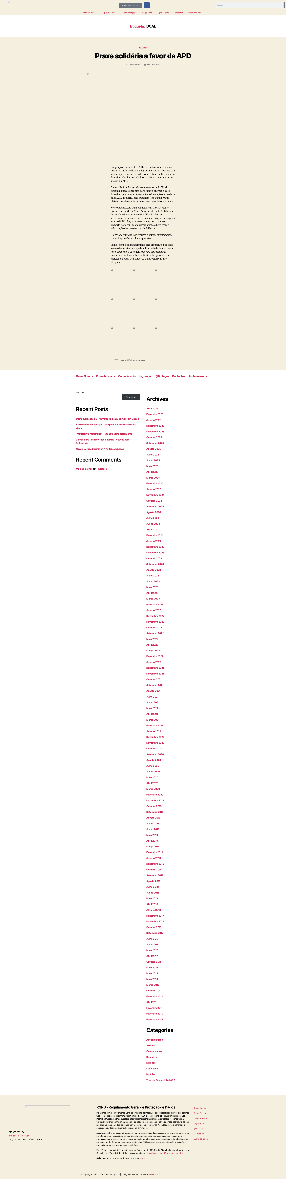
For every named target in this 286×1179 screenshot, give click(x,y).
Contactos (178, 13)
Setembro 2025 (155, 443)
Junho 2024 (153, 523)
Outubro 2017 (153, 927)
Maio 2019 (152, 835)
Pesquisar (80, 392)
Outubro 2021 (154, 679)
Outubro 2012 (154, 990)
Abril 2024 (152, 529)
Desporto (151, 1057)
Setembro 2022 (155, 633)
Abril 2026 (152, 408)
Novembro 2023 (155, 552)
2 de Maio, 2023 (153, 65)
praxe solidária (139, 360)
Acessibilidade (154, 1039)
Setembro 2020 (155, 754)
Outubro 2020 (154, 748)
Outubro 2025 (154, 437)
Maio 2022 (152, 639)
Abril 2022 (152, 644)
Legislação (147, 13)
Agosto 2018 (153, 881)
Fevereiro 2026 (154, 414)
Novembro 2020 (155, 742)
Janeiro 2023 (153, 610)
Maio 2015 (152, 973)
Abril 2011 (151, 1002)
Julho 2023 (152, 575)
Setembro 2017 (154, 933)
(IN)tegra (102, 468)
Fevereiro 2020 (154, 794)
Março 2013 (152, 984)
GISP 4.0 (156, 1174)
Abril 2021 (152, 714)
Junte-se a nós (194, 13)
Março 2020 (153, 789)
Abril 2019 (152, 840)
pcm (118, 1174)
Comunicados (154, 1051)
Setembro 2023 (155, 564)
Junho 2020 (153, 771)
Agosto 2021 (153, 690)
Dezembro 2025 (155, 425)
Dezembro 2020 (155, 737)
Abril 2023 (152, 593)
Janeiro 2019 (153, 858)
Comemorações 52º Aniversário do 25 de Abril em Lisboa (107, 418)
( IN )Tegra (164, 13)
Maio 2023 (152, 587)
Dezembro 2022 (155, 616)
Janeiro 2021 (153, 731)
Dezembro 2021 (155, 667)
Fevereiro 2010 (154, 1013)
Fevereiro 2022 (154, 656)
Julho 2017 (152, 938)
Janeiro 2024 (153, 541)
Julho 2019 (152, 823)
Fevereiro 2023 (154, 604)
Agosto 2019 (153, 817)
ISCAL (129, 360)
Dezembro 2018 (155, 863)
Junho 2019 (152, 829)
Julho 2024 (152, 518)
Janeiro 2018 (153, 910)
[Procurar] (284, 5)
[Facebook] (147, 5)
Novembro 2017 (155, 921)
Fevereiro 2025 (154, 483)
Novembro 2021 (155, 673)
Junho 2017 (152, 944)
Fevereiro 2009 (154, 1019)
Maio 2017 (152, 950)
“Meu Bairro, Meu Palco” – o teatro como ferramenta (104, 433)
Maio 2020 (152, 777)
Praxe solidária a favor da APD (143, 55)
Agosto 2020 (153, 760)
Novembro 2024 (155, 495)
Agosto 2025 (153, 448)
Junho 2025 (153, 460)
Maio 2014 (152, 979)
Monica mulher (84, 468)
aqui (143, 1158)
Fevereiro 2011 (154, 1008)
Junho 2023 (153, 581)
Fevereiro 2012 (154, 996)
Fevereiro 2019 (154, 852)
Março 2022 (153, 650)
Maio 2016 (152, 967)
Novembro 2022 (155, 621)
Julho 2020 (152, 765)
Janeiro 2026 (153, 420)
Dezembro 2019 (155, 800)
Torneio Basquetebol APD (160, 1080)
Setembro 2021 (154, 685)
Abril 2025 (152, 471)
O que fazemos (109, 13)
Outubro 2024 (154, 500)
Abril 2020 (152, 783)
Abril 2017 (152, 956)
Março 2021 (152, 719)
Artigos (150, 1045)
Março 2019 (152, 846)
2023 (116, 360)
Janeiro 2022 (153, 662)
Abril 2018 (152, 904)
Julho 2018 (152, 886)
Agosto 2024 (153, 512)
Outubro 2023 (154, 558)
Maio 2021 (152, 708)
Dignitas (151, 1062)
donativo (122, 360)
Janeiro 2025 (153, 489)
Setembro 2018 (155, 875)
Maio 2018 (152, 898)
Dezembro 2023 (155, 546)
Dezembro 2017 (155, 915)
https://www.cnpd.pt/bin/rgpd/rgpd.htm (164, 1153)
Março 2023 (153, 598)
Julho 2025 (152, 454)
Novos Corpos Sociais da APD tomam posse (100, 449)
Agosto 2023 (153, 570)
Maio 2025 (152, 466)
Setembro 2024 (155, 506)
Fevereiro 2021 (154, 725)
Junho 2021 (152, 702)
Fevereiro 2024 (154, 535)
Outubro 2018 (154, 869)
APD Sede (136, 65)
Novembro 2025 (155, 431)
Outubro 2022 (154, 627)
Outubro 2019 (154, 806)
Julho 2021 (152, 696)
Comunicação (129, 13)
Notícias (143, 47)
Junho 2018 (152, 892)
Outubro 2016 (154, 961)
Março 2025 (153, 477)
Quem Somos (88, 13)
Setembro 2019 (155, 812)
